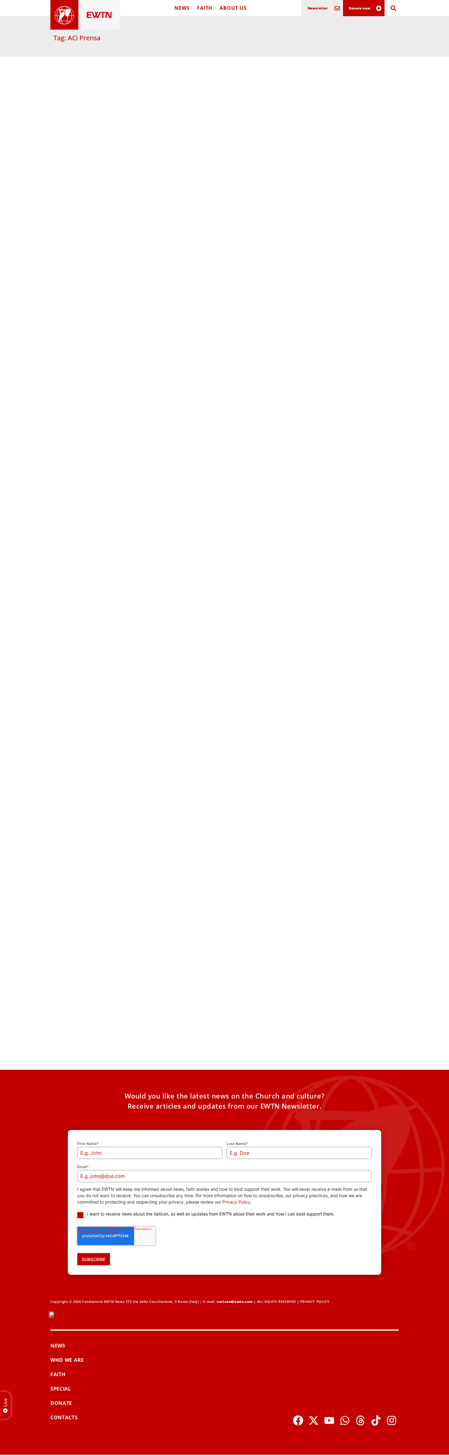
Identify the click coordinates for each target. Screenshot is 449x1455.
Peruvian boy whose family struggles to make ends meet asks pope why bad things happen (106, 403)
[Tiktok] (376, 1420)
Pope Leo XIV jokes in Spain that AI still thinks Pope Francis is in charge (222, 645)
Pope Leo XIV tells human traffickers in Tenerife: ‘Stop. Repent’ (105, 273)
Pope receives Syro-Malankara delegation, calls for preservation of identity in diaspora (104, 150)
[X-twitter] (314, 1420)
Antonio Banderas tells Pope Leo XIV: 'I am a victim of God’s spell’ (106, 765)
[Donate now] (378, 8)
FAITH (205, 8)
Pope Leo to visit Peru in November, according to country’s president (222, 526)
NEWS (182, 8)
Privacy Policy (236, 1202)
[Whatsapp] (345, 1420)
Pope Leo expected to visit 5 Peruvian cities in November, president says (224, 146)
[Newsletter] (337, 8)
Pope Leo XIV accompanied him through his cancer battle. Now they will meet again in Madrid (105, 895)
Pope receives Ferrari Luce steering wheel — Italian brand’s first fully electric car (221, 1022)
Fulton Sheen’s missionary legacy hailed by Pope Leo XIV (218, 891)
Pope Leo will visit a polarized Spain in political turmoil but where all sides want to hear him (104, 1022)
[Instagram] (392, 1420)
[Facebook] (298, 1420)
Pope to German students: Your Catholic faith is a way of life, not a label (338, 769)
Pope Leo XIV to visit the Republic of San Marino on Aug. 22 (340, 1018)
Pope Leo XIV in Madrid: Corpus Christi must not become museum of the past (223, 769)
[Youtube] (329, 1420)
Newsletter (318, 8)
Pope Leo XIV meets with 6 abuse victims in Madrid (336, 526)
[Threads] (360, 1420)
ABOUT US (233, 8)
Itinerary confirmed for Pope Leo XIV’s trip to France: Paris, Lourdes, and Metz (221, 403)
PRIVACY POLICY (314, 1301)
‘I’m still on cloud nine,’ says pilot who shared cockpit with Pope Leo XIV (338, 277)
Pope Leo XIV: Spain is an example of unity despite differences (341, 146)
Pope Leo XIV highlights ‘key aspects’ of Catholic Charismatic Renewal (340, 891)
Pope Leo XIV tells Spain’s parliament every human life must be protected (341, 645)
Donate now (359, 8)
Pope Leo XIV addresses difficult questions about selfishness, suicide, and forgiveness (341, 403)
